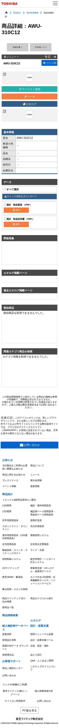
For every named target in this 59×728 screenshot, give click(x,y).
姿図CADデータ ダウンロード (15, 647)
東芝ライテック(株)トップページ (15, 693)
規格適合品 (8, 654)
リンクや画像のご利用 (14, 684)
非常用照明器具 (10, 520)
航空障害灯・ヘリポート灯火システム (43, 561)
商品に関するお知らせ (13, 474)
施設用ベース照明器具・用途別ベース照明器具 (43, 513)
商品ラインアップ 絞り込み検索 (14, 600)
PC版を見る (29, 710)
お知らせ (7, 460)
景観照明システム (39, 535)
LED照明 (6, 505)
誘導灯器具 (36, 520)
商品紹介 (17, 12)
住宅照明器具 (9, 544)
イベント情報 (9, 486)
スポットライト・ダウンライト (15, 528)
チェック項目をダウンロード (22, 196)
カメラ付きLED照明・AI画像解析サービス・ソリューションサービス (43, 580)
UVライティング (10, 568)
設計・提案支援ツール (41, 640)
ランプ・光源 (37, 550)
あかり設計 (36, 654)
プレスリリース (10, 480)
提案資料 (6, 634)
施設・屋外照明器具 (40, 505)
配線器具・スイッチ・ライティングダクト (15, 552)
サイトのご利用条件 (15, 701)
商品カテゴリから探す (41, 598)
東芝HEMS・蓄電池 (12, 577)
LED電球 (6, 511)
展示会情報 (36, 480)
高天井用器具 (37, 526)
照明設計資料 (9, 640)
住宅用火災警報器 (39, 544)
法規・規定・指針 (39, 645)
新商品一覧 (8, 607)
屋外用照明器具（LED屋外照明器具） (14, 537)
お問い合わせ (32, 445)
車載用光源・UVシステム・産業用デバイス (42, 570)
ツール (31, 96)
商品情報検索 (32, 12)
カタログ (31, 104)
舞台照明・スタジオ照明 (15, 589)
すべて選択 (12, 189)
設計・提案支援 (39, 625)
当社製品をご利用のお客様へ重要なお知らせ (15, 467)
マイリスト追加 (31, 89)
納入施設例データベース (15, 627)
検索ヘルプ (42, 47)
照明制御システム (11, 559)
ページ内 (51, 63)
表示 (18, 210)
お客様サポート (11, 661)
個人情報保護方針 (44, 691)
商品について (37, 465)
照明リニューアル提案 (41, 634)
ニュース (34, 474)
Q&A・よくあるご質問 (41, 660)
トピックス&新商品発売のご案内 (19, 499)
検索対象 (17, 47)
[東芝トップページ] (10, 3)
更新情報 (34, 486)
